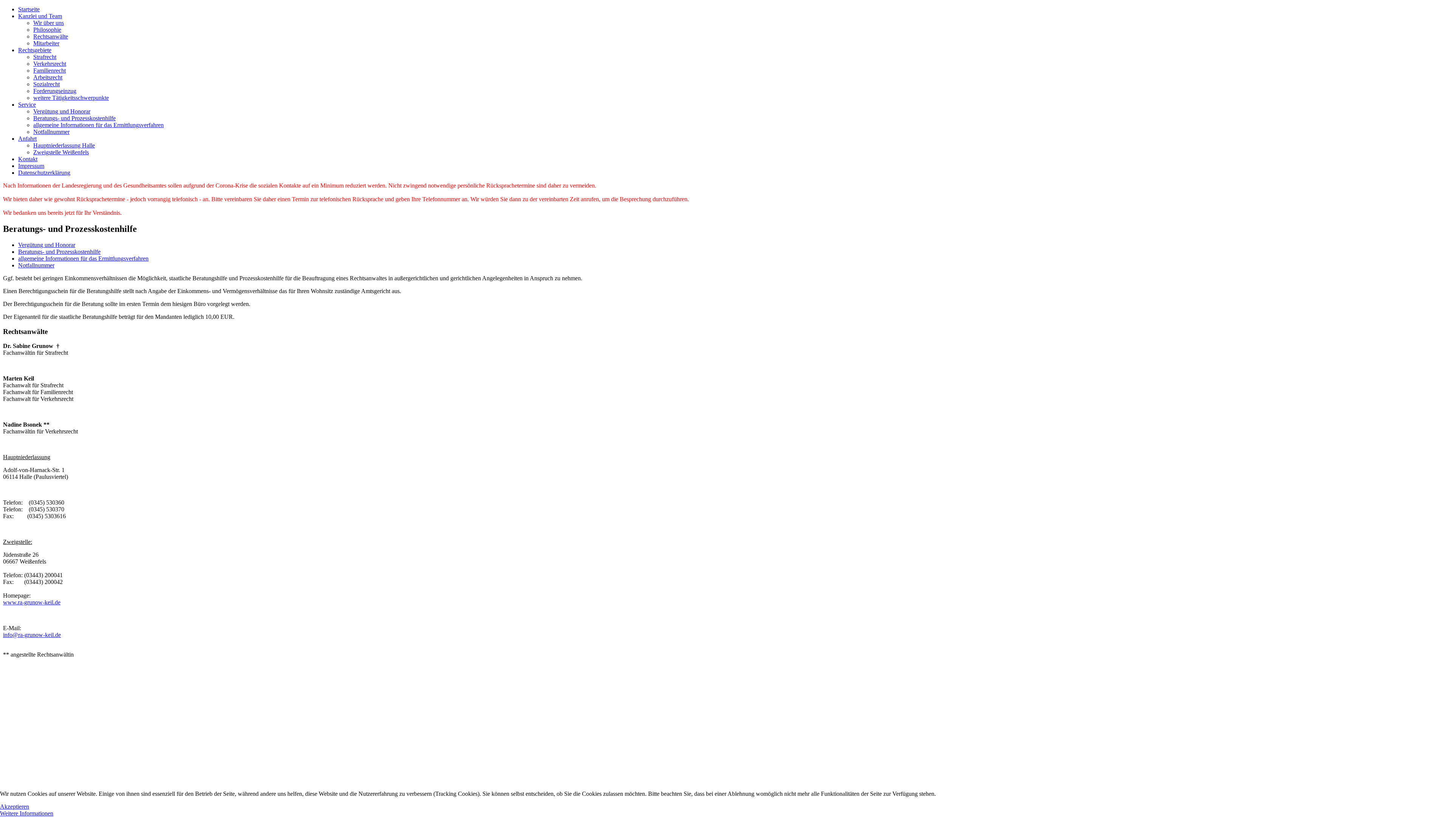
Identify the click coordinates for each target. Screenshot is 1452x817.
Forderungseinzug (54, 91)
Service (27, 104)
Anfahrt (27, 138)
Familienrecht (49, 70)
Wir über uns (48, 23)
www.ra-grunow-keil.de (31, 602)
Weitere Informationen (26, 813)
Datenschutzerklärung (44, 172)
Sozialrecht (46, 84)
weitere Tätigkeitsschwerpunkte (71, 98)
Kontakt (27, 159)
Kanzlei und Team (40, 16)
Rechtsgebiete (34, 50)
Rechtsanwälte (50, 36)
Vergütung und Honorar (61, 111)
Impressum (31, 166)
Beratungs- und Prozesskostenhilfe (74, 118)
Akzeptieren (14, 806)
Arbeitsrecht (47, 77)
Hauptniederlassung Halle (64, 145)
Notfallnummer (51, 132)
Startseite (29, 9)
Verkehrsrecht (49, 64)
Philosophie (47, 29)
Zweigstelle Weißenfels (61, 152)
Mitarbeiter (46, 43)
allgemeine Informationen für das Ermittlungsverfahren (98, 125)
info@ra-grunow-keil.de (32, 635)
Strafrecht (44, 57)
